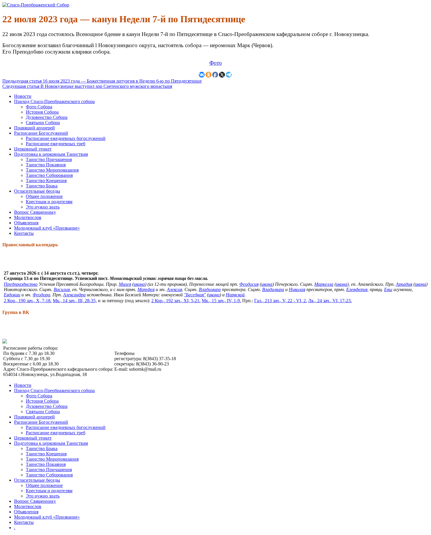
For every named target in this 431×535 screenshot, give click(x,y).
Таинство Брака (41, 185)
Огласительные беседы (37, 191)
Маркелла (323, 284)
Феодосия (249, 284)
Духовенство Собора (46, 117)
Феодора (41, 294)
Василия (62, 289)
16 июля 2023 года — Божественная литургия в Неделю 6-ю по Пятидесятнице (102, 80)
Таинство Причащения (49, 159)
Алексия (174, 289)
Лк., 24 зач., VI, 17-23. (330, 300)
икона (139, 284)
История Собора (42, 112)
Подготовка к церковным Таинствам (51, 154)
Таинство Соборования (49, 175)
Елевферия (356, 289)
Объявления (26, 222)
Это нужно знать (43, 206)
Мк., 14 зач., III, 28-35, (75, 300)
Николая (297, 289)
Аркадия (404, 284)
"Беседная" (195, 294)
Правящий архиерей (34, 127)
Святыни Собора (43, 122)
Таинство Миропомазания (52, 169)
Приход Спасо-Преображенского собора (54, 101)
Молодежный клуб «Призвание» (47, 227)
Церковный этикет (33, 148)
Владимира (210, 289)
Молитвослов (27, 217)
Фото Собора (39, 106)
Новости (22, 96)
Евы (388, 289)
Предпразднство (21, 284)
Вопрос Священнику (35, 212)
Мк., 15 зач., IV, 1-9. (221, 300)
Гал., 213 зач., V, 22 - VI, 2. (280, 300)
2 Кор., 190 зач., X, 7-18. (28, 300)
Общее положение (44, 196)
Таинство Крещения (46, 180)
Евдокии (12, 294)
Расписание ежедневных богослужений (66, 138)
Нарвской (235, 294)
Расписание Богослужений (41, 133)
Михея (125, 284)
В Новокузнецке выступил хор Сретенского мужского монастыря (87, 86)
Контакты (24, 233)
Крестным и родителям (49, 201)
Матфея (146, 289)
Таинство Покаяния (46, 164)
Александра (74, 294)
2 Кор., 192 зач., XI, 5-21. (176, 300)
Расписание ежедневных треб (55, 143)
